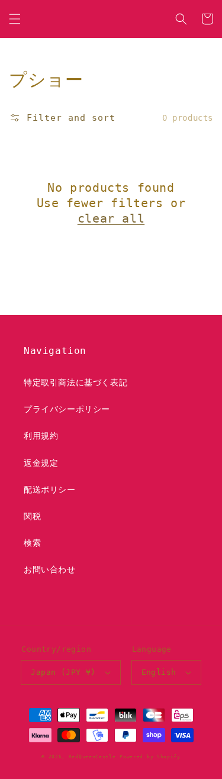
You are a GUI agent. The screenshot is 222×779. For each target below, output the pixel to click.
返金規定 (41, 463)
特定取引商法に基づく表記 (75, 382)
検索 (32, 543)
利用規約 (41, 435)
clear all (111, 218)
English (158, 672)
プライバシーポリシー (67, 409)
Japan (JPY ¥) (63, 672)
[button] (15, 19)
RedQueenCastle (92, 756)
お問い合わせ (50, 569)
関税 (32, 516)
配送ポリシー (50, 489)
